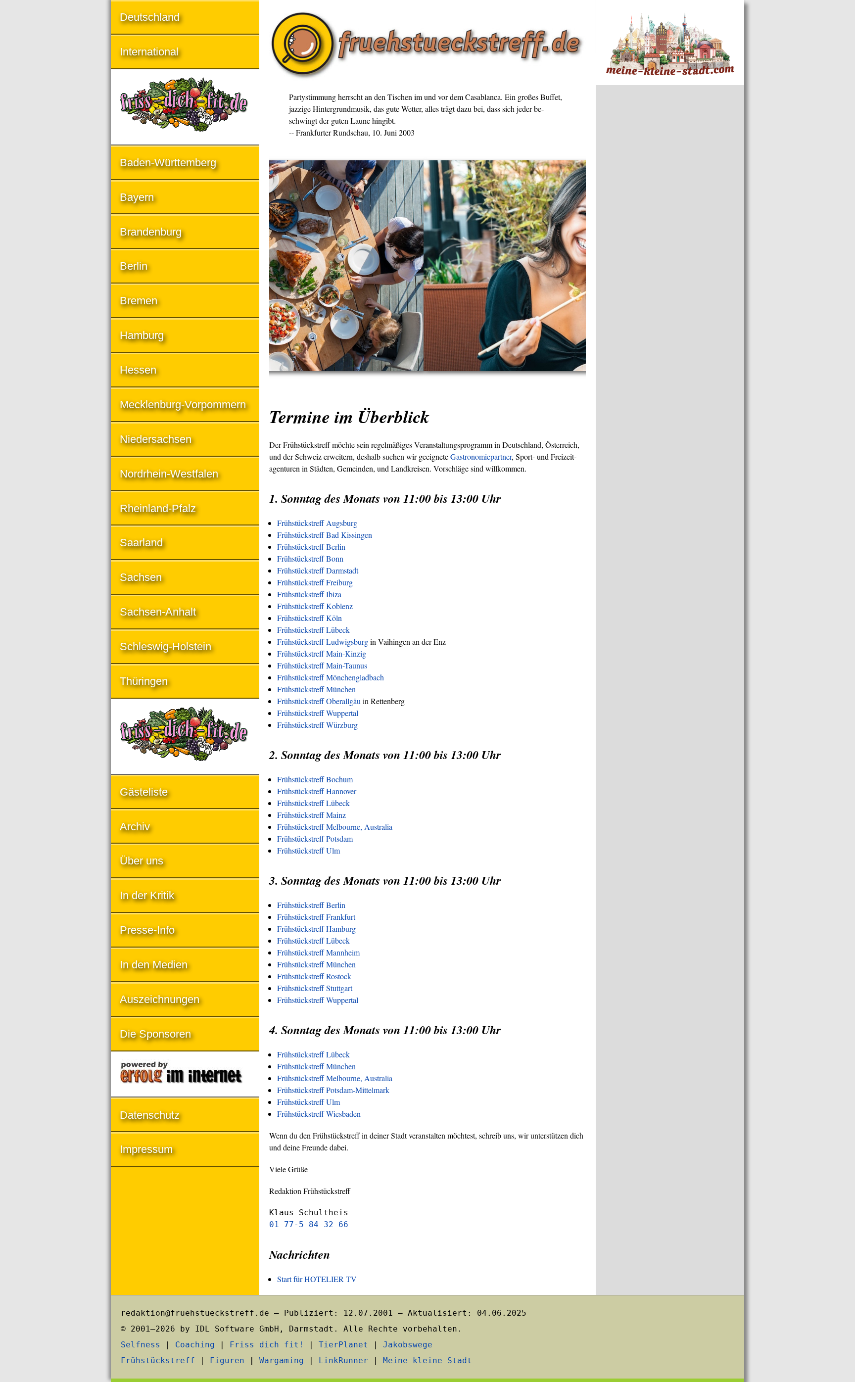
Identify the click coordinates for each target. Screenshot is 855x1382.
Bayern (137, 197)
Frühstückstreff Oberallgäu (319, 701)
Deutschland (150, 17)
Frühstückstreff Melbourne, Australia (334, 826)
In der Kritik (147, 895)
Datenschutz (150, 1115)
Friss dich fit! (267, 1344)
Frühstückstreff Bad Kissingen (324, 534)
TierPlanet (343, 1344)
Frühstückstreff (158, 1360)
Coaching (195, 1344)
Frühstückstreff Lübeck (313, 629)
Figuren (227, 1360)
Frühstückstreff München (316, 689)
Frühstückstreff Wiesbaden (319, 1113)
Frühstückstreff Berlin (311, 546)
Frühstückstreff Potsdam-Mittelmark (333, 1090)
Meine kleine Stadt (427, 1360)
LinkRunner (343, 1360)
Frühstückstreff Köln (309, 618)
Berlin (133, 266)
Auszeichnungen (159, 999)
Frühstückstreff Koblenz (315, 606)
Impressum (146, 1149)
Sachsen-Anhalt (158, 612)
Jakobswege (407, 1344)
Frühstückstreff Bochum (315, 779)
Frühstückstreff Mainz (311, 815)
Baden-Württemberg (168, 162)
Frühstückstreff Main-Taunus (322, 665)
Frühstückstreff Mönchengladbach (330, 677)
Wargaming (281, 1360)
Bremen (138, 300)
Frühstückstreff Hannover (316, 791)
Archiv (135, 826)
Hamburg (142, 335)
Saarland (141, 542)
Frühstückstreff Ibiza (309, 594)
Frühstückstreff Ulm (308, 850)
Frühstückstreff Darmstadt (317, 570)
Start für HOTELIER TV (317, 1279)
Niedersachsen (155, 439)
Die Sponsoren (155, 1034)
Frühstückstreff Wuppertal (317, 713)
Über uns (141, 861)
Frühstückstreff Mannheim (318, 952)
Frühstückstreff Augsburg (317, 523)
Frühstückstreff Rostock (314, 976)
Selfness (140, 1344)
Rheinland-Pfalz (158, 508)
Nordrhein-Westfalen (169, 474)
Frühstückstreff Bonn (310, 558)
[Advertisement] (670, 256)
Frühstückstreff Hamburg (316, 928)
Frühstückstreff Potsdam (315, 838)
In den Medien (154, 964)
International (149, 52)
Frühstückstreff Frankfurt (316, 916)
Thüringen (144, 681)
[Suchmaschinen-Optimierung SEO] (185, 1075)
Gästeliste (144, 792)
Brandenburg (151, 232)
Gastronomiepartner (481, 456)
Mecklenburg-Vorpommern (183, 404)
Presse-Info (147, 930)
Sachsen (141, 577)
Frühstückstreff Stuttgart (314, 988)
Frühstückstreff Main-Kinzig (321, 653)
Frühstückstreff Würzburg (317, 724)
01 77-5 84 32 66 (308, 1224)
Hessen (138, 370)
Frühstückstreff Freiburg (315, 582)
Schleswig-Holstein (165, 646)
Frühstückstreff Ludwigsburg (322, 641)
